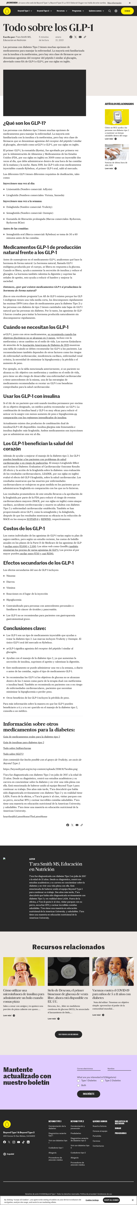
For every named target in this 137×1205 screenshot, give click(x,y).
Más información (114, 3)
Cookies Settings (92, 1200)
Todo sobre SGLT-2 (13, 754)
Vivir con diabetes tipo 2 (80, 1147)
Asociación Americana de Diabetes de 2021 (45, 345)
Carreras (96, 1141)
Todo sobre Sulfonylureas (17, 748)
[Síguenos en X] (9, 1142)
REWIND (46, 519)
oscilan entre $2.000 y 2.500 (20, 546)
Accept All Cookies (111, 1200)
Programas (121, 1133)
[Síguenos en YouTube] (18, 1142)
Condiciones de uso (104, 1194)
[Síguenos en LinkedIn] (28, 1142)
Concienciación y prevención (78, 1127)
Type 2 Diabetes (113, 1081)
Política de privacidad (88, 1194)
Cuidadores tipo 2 (78, 1153)
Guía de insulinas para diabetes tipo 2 (23, 742)
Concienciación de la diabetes (57, 1127)
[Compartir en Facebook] (71, 37)
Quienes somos (100, 1121)
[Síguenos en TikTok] (23, 1142)
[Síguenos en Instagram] (13, 1142)
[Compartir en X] (75, 37)
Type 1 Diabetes (88, 1081)
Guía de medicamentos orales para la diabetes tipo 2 (31, 736)
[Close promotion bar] (131, 3)
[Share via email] (80, 37)
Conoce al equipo (100, 1131)
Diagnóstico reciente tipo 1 (57, 1135)
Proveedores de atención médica (56, 1159)
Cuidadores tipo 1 (56, 1148)
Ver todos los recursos (68, 1034)
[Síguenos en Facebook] (4, 1142)
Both (83, 1085)
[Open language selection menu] (116, 11)
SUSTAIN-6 (32, 519)
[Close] (133, 1200)
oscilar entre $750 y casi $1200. (36, 553)
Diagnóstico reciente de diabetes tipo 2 (79, 1139)
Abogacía (52, 1153)
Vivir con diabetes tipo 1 (58, 1142)
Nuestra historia (99, 1126)
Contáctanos (98, 1146)
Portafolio (97, 1136)
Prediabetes (76, 1133)
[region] (68, 1200)
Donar (127, 11)
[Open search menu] (109, 11)
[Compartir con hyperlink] (85, 37)
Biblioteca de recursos (121, 1122)
